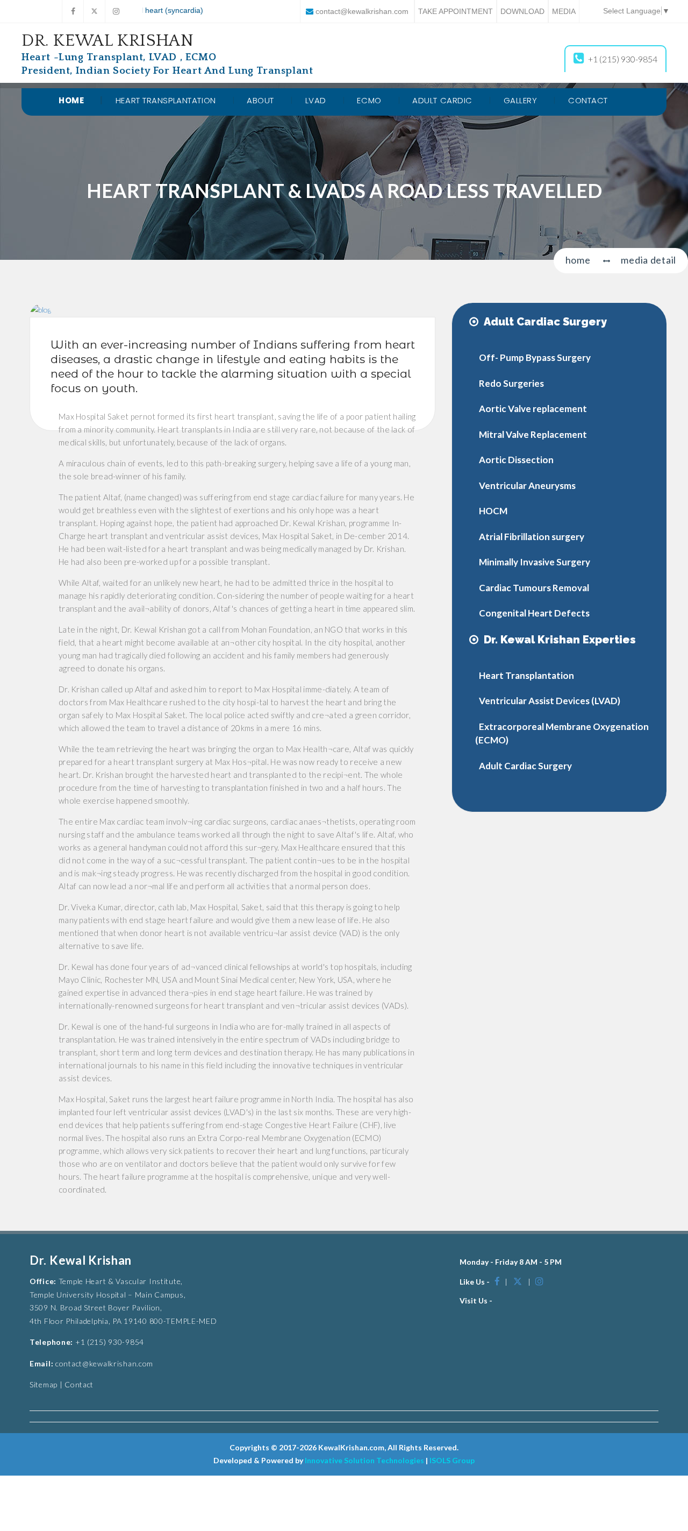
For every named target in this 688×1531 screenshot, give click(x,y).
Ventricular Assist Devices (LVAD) (549, 700)
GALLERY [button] (521, 100)
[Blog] (40, 309)
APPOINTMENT (455, 11)
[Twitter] (94, 11)
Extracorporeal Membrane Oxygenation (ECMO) (562, 733)
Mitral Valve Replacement (533, 434)
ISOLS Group (452, 1460)
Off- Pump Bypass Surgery (535, 357)
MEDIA (564, 11)
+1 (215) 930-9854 (622, 59)
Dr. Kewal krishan (167, 53)
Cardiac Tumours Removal (534, 587)
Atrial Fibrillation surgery (531, 536)
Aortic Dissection (516, 459)
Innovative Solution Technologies (364, 1460)
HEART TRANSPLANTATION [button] (166, 100)
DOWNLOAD (522, 11)
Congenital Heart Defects (534, 613)
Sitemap (44, 1384)
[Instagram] (115, 11)
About (260, 100)
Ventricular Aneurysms (527, 485)
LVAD (315, 100)
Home (71, 100)
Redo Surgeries (511, 383)
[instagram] (539, 1281)
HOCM (493, 510)
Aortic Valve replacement (533, 408)
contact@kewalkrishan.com (362, 11)
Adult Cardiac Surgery (525, 765)
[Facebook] (72, 11)
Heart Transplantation (526, 675)
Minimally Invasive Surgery (534, 562)
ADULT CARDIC (442, 100)
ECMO (369, 100)
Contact (588, 100)
